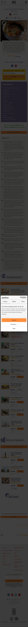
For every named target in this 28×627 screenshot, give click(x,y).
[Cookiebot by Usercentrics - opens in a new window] (20, 298)
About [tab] (23, 301)
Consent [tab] (5, 301)
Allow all (14, 320)
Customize (13, 324)
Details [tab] (14, 301)
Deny (14, 328)
